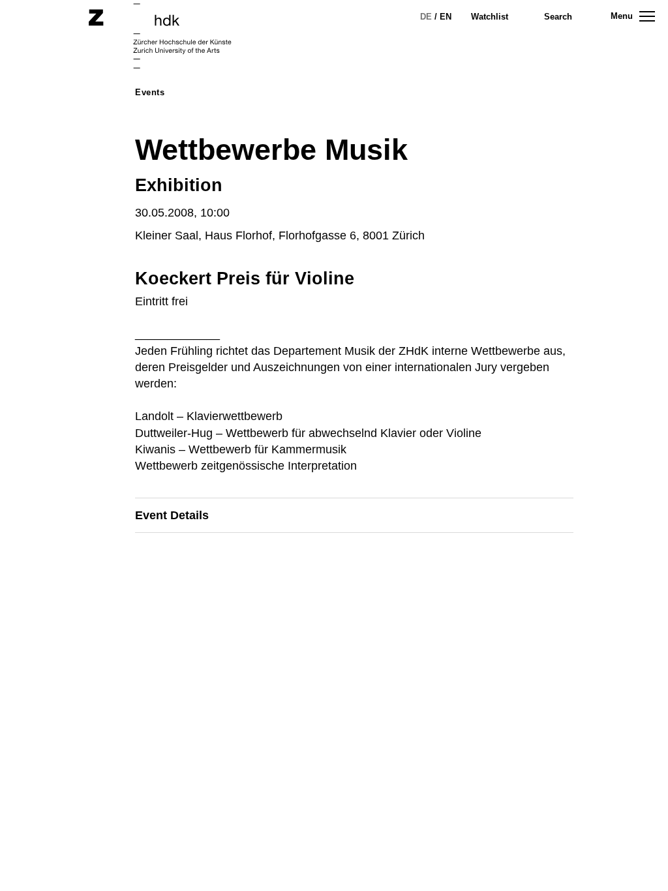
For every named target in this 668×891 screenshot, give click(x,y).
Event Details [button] (172, 515)
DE (426, 17)
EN (445, 17)
